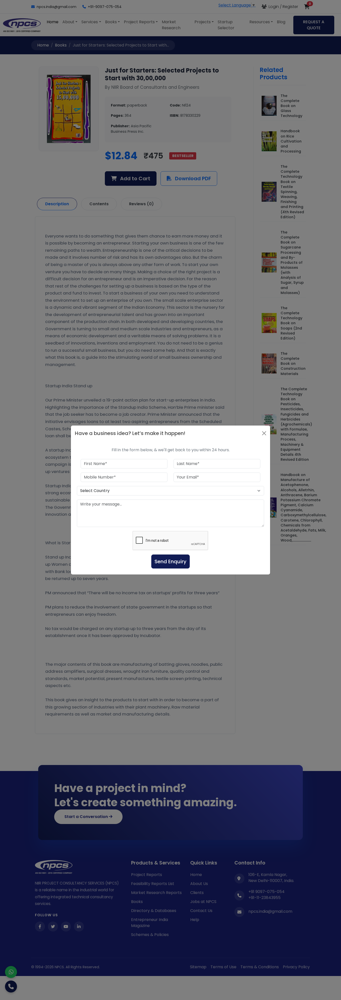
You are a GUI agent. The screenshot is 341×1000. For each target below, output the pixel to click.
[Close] (264, 433)
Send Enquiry (170, 561)
